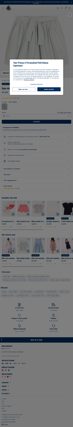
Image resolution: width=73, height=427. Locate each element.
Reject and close (23, 89)
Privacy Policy (29, 80)
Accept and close (49, 89)
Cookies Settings (36, 84)
